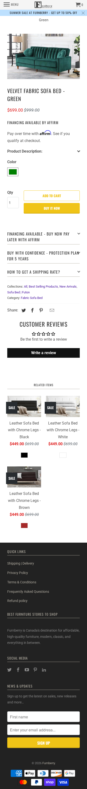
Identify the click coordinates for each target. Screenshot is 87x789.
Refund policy (17, 601)
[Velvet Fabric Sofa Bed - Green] (43, 56)
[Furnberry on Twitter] (10, 669)
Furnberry (48, 763)
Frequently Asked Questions (28, 591)
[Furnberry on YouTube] (27, 669)
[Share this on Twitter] (23, 310)
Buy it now (52, 208)
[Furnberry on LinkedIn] (44, 669)
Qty (10, 192)
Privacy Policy (17, 573)
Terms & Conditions (21, 582)
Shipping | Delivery (20, 563)
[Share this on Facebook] (32, 310)
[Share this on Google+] (46, 310)
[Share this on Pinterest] (40, 310)
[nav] (11, 5)
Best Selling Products (43, 286)
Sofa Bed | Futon (18, 292)
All (25, 286)
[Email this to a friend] (51, 310)
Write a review (43, 353)
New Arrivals (68, 286)
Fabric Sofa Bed (32, 298)
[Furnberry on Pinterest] (35, 669)
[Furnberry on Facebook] (18, 669)
